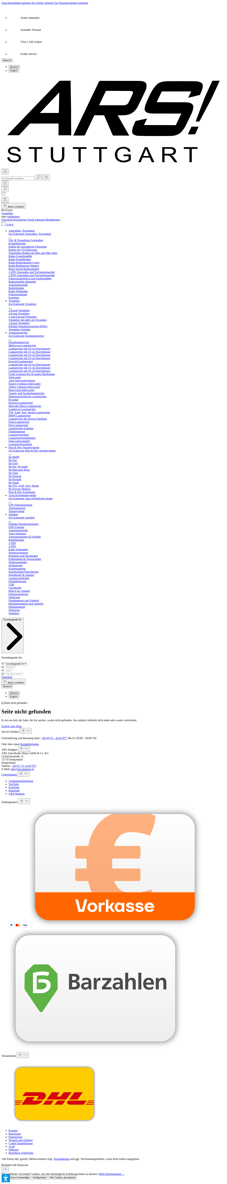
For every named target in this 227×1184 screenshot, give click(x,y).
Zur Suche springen (43, 2)
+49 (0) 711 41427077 (24, 765)
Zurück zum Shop (11, 726)
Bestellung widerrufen (21, 1152)
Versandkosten (61, 1158)
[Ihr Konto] (5, 200)
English (14, 70)
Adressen (40, 219)
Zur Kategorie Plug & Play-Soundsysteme (32, 450)
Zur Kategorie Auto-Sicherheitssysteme (30, 498)
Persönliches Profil (23, 219)
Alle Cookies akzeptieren (62, 1177)
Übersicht (7, 219)
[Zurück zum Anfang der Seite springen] (5, 1169)
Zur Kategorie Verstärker (22, 304)
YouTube (14, 784)
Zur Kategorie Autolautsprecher (26, 335)
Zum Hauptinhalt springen (16, 2)
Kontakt (13, 1130)
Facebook (14, 787)
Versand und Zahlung (21, 1140)
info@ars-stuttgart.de (22, 769)
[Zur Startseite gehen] (113, 166)
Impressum (15, 1133)
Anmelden (7, 213)
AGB (12, 1146)
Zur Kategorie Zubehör (22, 517)
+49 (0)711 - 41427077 (54, 738)
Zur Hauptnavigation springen (71, 2)
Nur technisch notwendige (16, 1177)
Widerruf (13, 1149)
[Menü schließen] (10, 238)
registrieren (13, 216)
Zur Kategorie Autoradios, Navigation (30, 233)
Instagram (14, 790)
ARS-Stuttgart (16, 793)
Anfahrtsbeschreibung (21, 780)
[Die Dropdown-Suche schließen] (46, 177)
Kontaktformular (29, 744)
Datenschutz (15, 1136)
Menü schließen (15, 206)
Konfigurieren (39, 1177)
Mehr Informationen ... (111, 1173)
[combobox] (17, 178)
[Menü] (5, 171)
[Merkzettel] (3, 195)
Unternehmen (9, 774)
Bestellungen (53, 219)
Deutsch (14, 67)
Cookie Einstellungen (21, 1143)
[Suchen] (38, 177)
